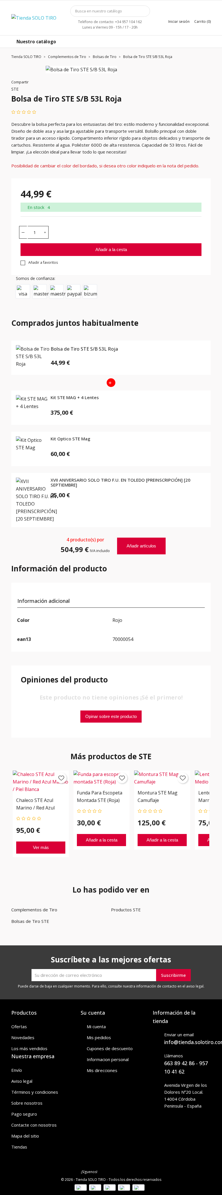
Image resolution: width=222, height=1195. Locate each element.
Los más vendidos (29, 1048)
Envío (16, 1070)
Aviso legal (21, 1081)
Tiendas (19, 1147)
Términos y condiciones (34, 1092)
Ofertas (19, 1026)
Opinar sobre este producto (111, 716)
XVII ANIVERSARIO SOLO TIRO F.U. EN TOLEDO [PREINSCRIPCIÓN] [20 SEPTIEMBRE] (120, 483)
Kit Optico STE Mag (70, 439)
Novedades (22, 1037)
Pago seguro (24, 1114)
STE (14, 89)
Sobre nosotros (26, 1103)
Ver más (41, 847)
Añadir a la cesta (111, 249)
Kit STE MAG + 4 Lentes (75, 397)
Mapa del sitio (25, 1136)
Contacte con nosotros (34, 1125)
